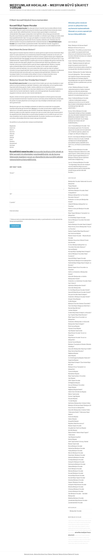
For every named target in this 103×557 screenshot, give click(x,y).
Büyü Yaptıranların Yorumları (77, 376)
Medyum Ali (71, 554)
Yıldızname (71, 435)
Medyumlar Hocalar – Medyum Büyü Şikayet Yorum (49, 6)
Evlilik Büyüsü (72, 301)
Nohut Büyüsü (72, 439)
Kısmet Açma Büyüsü (74, 342)
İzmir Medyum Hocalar (75, 468)
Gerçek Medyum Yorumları (76, 385)
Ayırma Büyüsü (72, 249)
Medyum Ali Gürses (63, 554)
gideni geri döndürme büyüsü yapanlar (79, 528)
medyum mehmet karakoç (73, 539)
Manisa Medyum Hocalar (75, 471)
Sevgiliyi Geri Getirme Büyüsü (77, 428)
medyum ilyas (86, 537)
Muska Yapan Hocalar (75, 426)
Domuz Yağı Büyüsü (74, 396)
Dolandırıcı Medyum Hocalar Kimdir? (79, 297)
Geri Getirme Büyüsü (74, 233)
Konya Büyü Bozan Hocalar (76, 475)
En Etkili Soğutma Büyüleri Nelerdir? (79, 358)
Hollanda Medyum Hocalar (80, 98)
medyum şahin (86, 541)
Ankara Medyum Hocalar (80, 149)
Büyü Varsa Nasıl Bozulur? (76, 351)
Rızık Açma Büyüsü (74, 326)
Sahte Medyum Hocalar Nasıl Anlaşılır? (80, 224)
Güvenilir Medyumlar (74, 288)
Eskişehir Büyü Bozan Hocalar (77, 484)
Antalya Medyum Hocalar (76, 459)
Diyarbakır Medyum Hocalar (76, 455)
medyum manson (79, 522)
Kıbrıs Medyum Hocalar (80, 111)
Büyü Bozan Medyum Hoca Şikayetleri (79, 260)
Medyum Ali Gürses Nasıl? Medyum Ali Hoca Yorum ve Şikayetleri (78, 48)
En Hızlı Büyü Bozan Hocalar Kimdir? (79, 290)
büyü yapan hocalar (21, 28)
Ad (11, 194)
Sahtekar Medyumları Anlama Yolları (79, 403)
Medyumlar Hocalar (76, 511)
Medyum (34, 108)
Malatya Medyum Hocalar (80, 87)
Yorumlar (77, 554)
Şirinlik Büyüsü (72, 430)
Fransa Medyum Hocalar (79, 126)
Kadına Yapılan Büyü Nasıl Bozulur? (78, 231)
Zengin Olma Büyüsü (74, 299)
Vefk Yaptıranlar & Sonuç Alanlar (78, 441)
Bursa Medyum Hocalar (75, 446)
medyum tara (85, 543)
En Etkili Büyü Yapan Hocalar (77, 217)
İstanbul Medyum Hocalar (76, 480)
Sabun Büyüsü (72, 419)
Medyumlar (55, 554)
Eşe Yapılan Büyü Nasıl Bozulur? (77, 315)
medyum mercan (78, 535)
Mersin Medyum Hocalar (75, 453)
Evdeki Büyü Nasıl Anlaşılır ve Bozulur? (79, 312)
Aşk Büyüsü (71, 378)
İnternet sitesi (14, 211)
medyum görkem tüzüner (79, 520)
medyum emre (71, 520)
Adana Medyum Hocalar (75, 466)
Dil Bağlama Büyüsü (74, 383)
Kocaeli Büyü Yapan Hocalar (23, 25)
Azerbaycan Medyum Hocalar (82, 137)
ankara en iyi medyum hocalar (77, 524)
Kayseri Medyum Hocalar (75, 482)
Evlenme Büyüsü (73, 416)
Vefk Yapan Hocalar (74, 380)
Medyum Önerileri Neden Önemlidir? (79, 303)
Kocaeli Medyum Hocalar (75, 473)
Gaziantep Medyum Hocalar (76, 448)
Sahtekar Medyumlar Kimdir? (77, 285)
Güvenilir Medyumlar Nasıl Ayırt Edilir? (79, 349)
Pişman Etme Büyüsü (74, 328)
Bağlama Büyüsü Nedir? (75, 389)
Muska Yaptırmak (73, 444)
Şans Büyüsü (72, 355)
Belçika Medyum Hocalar (75, 487)
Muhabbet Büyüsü (73, 373)
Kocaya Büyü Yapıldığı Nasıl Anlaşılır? (79, 251)
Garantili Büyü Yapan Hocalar (77, 258)
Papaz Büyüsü (72, 186)
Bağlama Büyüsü (73, 353)
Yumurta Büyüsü (73, 371)
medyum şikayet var (81, 526)
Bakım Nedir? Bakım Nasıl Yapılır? (78, 432)
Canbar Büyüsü (72, 310)
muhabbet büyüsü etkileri (78, 541)
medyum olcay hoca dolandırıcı (77, 537)
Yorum (12, 173)
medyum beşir (71, 543)
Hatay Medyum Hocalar (75, 450)
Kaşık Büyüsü (72, 387)
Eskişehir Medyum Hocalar (76, 462)
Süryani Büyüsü (72, 398)
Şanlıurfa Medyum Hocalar (76, 457)
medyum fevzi (73, 522)
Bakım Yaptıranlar (73, 394)
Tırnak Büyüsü (72, 401)
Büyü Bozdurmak (73, 188)
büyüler (27, 58)
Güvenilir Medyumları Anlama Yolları (79, 410)
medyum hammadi (83, 539)
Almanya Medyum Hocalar (81, 162)
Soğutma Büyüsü (73, 360)
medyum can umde (78, 543)
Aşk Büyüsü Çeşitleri (74, 437)
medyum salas (74, 526)
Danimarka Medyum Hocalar (76, 464)
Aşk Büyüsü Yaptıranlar (75, 331)
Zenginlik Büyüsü (73, 421)
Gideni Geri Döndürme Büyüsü (77, 392)
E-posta (12, 202)
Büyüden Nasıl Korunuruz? (76, 423)
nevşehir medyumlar (83, 530)
